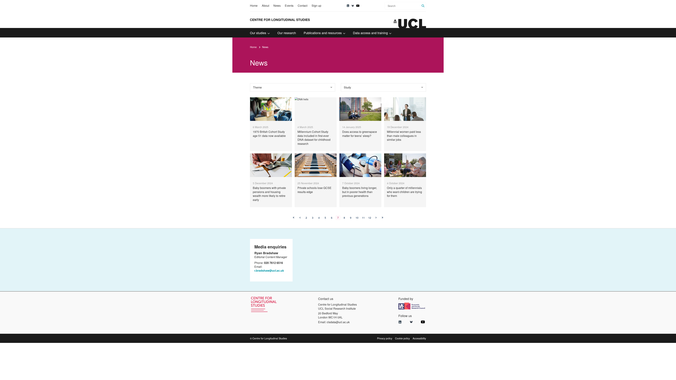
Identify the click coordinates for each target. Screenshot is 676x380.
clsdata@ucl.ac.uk (338, 322)
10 (357, 217)
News (277, 6)
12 (369, 217)
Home (254, 6)
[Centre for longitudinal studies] (409, 23)
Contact (302, 6)
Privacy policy (384, 338)
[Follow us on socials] (348, 6)
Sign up (316, 6)
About (265, 6)
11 (363, 217)
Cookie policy (402, 338)
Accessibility (419, 338)
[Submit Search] (423, 6)
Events (289, 6)
